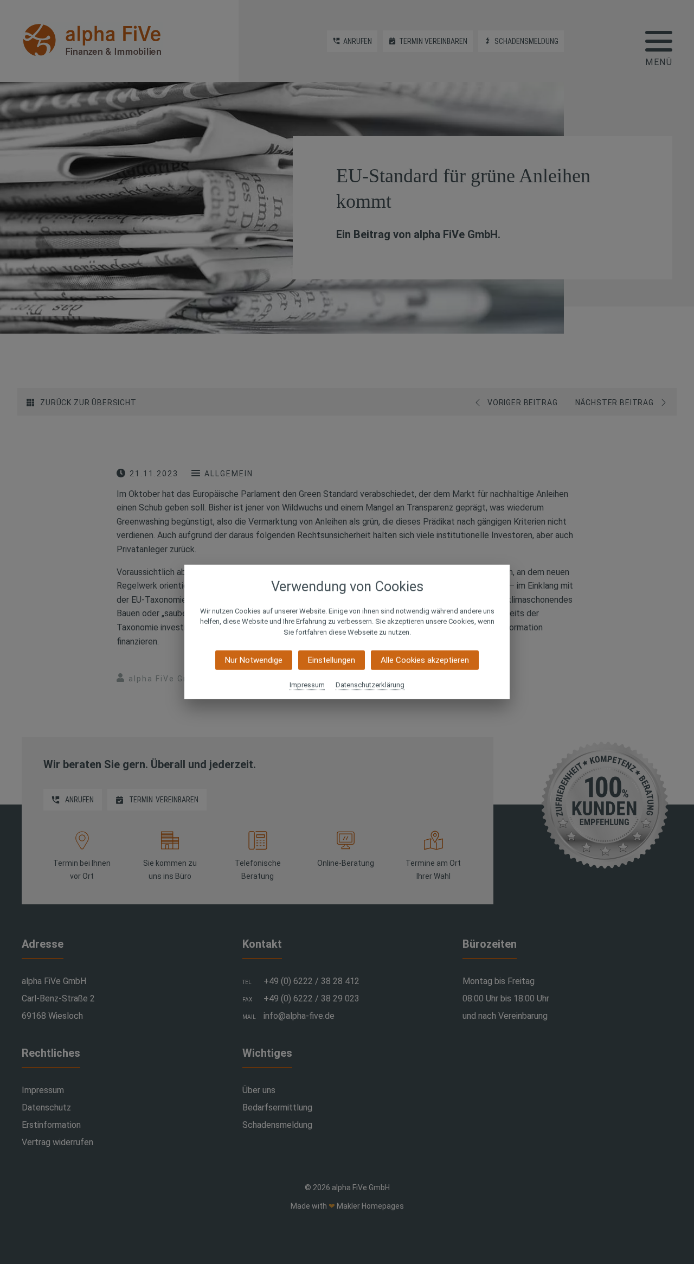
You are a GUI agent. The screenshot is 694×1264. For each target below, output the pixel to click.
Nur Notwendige (253, 660)
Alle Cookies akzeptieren (425, 660)
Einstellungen (331, 660)
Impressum (307, 685)
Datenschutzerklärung (370, 685)
